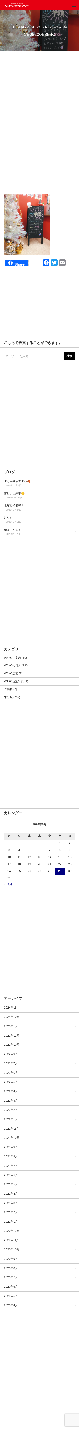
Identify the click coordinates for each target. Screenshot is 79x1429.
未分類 (8, 697)
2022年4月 (11, 1091)
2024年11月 (11, 1007)
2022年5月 (11, 1082)
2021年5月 (11, 1184)
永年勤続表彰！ (14, 505)
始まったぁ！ (12, 529)
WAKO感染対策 (14, 681)
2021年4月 (11, 1193)
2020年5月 (11, 1296)
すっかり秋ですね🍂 (17, 481)
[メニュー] (74, 5)
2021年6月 (11, 1175)
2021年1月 (11, 1221)
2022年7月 (11, 1063)
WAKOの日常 (12, 665)
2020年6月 (11, 1286)
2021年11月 (11, 1128)
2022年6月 (11, 1072)
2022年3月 (11, 1100)
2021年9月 (11, 1147)
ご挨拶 (8, 689)
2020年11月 (11, 1240)
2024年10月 (11, 1016)
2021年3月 (11, 1203)
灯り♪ (7, 517)
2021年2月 (11, 1212)
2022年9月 (11, 1054)
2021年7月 (11, 1165)
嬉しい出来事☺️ (14, 493)
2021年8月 (11, 1156)
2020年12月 (11, 1230)
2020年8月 (11, 1268)
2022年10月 (11, 1044)
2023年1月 (11, 1026)
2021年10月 (11, 1137)
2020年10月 (11, 1249)
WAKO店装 (11, 673)
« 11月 (8, 884)
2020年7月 (11, 1277)
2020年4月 (11, 1305)
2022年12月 (11, 1035)
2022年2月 (11, 1110)
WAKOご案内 (12, 657)
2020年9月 (11, 1258)
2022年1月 (11, 1119)
